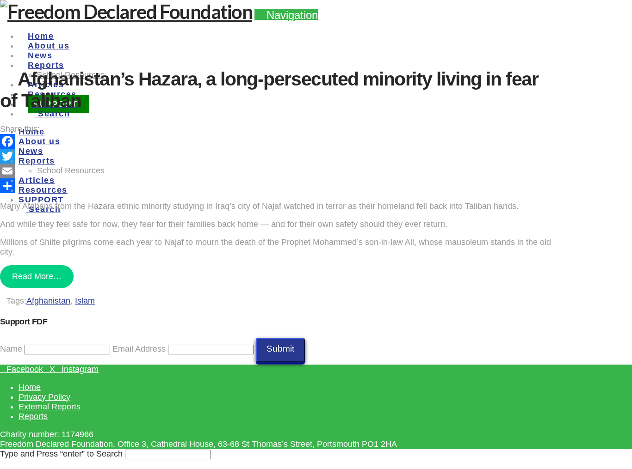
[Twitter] (277, 156)
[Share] (277, 185)
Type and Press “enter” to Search (61, 453)
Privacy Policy (44, 397)
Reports (33, 416)
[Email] (277, 171)
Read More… (37, 276)
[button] (286, 15)
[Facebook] (277, 141)
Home (30, 387)
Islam (85, 300)
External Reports (50, 406)
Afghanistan (48, 300)
